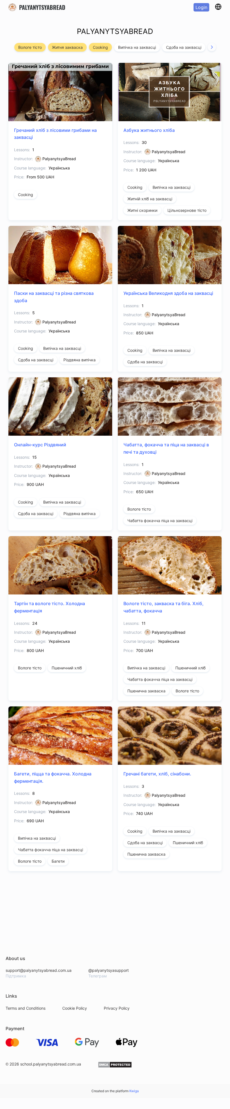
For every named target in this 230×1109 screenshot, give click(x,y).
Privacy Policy (117, 1008)
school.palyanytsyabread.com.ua (50, 1064)
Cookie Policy (74, 1008)
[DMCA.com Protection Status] (115, 1066)
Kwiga (134, 1091)
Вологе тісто (30, 47)
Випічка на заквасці (137, 47)
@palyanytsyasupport (108, 970)
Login (201, 7)
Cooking (100, 47)
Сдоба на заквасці (183, 47)
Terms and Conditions (25, 1008)
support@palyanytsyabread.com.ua (39, 970)
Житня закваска (67, 47)
